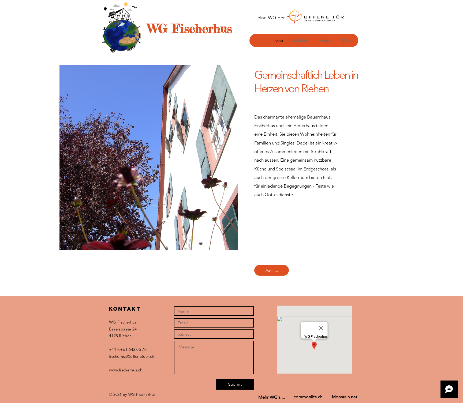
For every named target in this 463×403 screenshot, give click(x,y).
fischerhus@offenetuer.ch (131, 356)
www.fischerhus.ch (125, 369)
